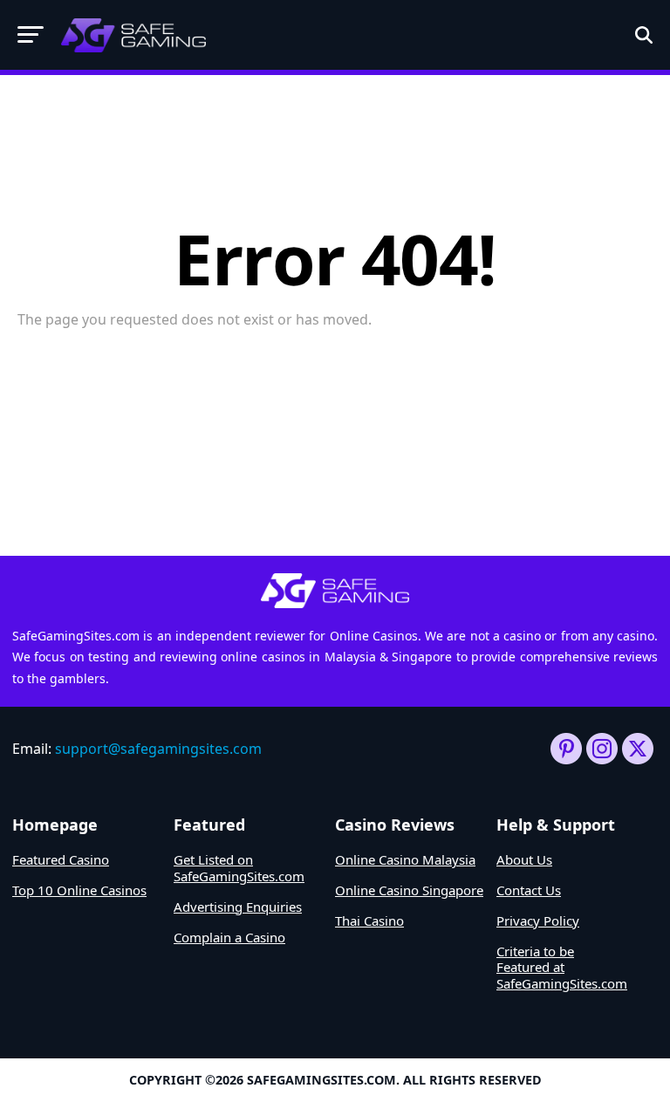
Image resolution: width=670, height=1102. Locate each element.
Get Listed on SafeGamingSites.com (239, 868)
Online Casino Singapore (409, 890)
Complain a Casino (229, 937)
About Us (524, 859)
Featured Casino (60, 859)
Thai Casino (369, 920)
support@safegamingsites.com (158, 748)
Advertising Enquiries (238, 906)
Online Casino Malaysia (405, 859)
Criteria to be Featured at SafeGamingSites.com (561, 967)
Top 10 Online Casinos (79, 890)
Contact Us (528, 890)
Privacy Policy (537, 920)
